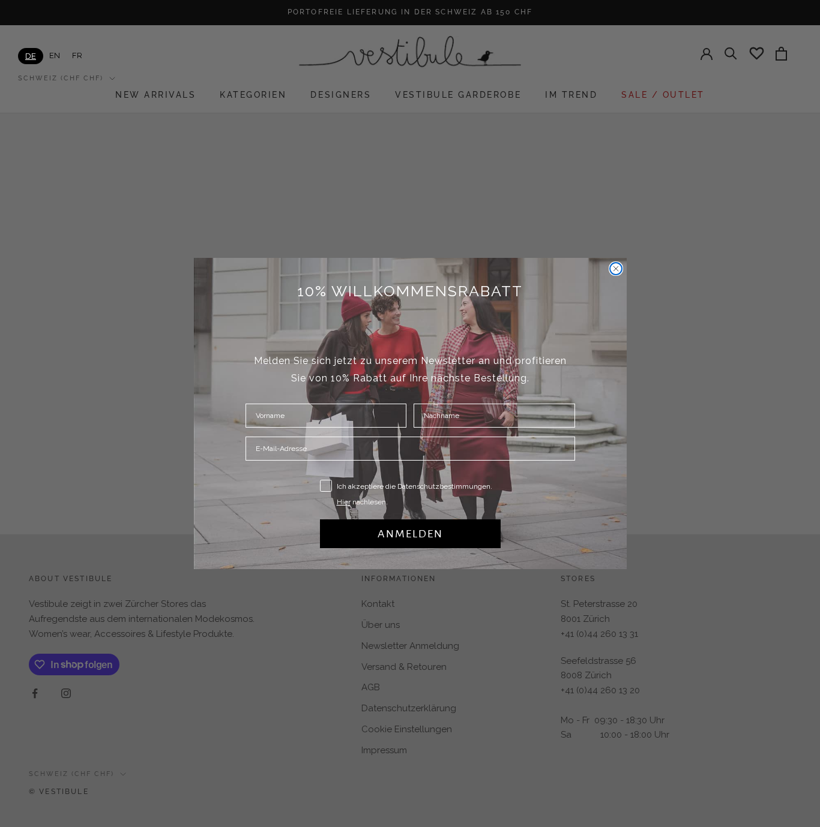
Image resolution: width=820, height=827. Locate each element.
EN (54, 55)
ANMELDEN (410, 534)
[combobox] (30, 56)
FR (77, 55)
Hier (344, 502)
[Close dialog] (616, 269)
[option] (54, 55)
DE (30, 56)
